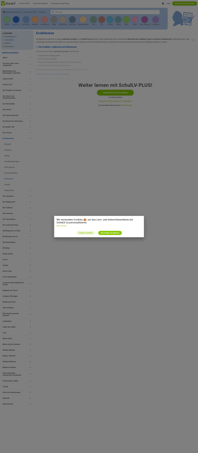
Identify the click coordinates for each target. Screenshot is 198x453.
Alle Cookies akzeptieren (110, 233)
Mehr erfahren (62, 226)
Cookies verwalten (86, 233)
